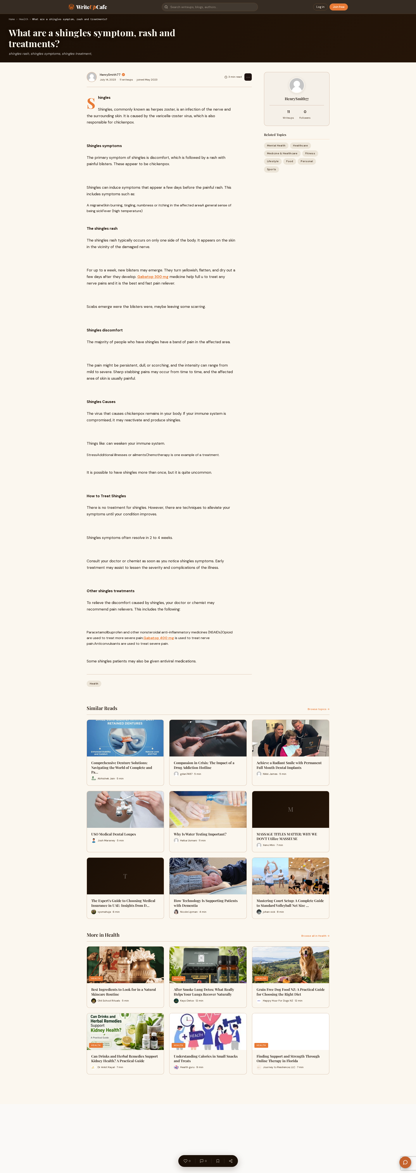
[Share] (230, 1161)
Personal (307, 161)
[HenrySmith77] (92, 77)
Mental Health (276, 145)
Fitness (310, 153)
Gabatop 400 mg (158, 638)
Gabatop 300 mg (152, 276)
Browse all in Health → (315, 936)
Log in (320, 7)
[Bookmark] (217, 1161)
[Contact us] (405, 1162)
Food (289, 161)
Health (23, 19)
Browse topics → (319, 709)
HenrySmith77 (110, 75)
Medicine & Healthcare (282, 153)
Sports (271, 169)
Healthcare (300, 145)
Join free (339, 7)
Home (12, 19)
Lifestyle (273, 161)
